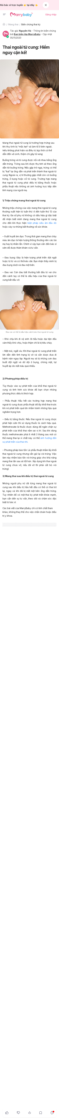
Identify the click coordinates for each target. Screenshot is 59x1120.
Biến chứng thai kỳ (30, 24)
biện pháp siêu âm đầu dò (42, 223)
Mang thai (13, 24)
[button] (4, 14)
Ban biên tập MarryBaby (27, 34)
